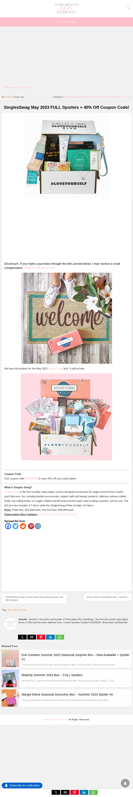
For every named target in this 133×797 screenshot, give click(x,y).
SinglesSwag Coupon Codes (91, 97)
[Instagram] (38, 528)
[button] (66, 22)
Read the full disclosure (39, 268)
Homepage (9, 87)
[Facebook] (8, 528)
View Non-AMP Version (56, 719)
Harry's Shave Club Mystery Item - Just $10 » (108, 597)
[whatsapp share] (59, 638)
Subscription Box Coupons (118, 97)
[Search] (127, 7)
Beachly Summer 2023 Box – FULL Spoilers (52, 675)
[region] (65, 230)
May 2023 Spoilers (17, 610)
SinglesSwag (25, 87)
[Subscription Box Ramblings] (66, 12)
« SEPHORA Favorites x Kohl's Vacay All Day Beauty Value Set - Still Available (33, 598)
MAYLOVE (31, 478)
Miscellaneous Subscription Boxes (58, 514)
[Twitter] (15, 528)
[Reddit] (23, 528)
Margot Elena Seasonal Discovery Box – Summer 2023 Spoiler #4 (67, 694)
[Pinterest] (30, 528)
